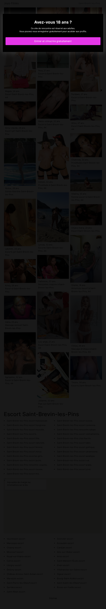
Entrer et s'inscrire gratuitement (53, 41)
